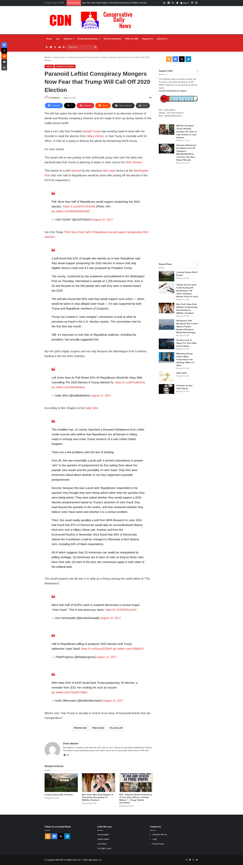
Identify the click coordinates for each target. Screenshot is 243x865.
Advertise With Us (159, 834)
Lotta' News (102, 844)
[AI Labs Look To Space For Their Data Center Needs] (166, 344)
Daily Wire (91, 408)
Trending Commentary (76, 57)
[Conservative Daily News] (92, 20)
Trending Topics (59, 57)
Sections (68, 39)
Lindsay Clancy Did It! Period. (59, 795)
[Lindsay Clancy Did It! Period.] (61, 782)
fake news (109, 170)
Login (154, 839)
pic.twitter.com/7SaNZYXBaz (69, 692)
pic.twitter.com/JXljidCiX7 (128, 648)
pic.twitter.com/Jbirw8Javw (68, 387)
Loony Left (117, 728)
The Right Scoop (104, 848)
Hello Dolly (181, 373)
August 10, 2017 (102, 219)
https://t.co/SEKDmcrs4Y (121, 609)
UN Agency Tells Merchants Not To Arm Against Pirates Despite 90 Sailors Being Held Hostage (187, 326)
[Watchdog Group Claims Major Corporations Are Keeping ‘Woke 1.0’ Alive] (166, 357)
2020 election (133, 162)
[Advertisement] (178, 213)
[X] (68, 755)
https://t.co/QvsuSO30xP (96, 648)
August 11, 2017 (101, 395)
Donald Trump (92, 131)
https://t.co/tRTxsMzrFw (130, 382)
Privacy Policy (158, 844)
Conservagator (103, 834)
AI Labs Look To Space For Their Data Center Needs (186, 343)
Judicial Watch (103, 839)
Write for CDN (131, 39)
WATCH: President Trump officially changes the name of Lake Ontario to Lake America (186, 132)
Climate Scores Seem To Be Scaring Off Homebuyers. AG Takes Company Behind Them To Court (187, 291)
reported (75, 170)
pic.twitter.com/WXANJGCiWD (71, 211)
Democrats (81, 728)
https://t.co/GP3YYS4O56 (79, 206)
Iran (58, 39)
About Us (161, 39)
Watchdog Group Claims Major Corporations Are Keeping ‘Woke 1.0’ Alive (185, 359)
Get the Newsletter (112, 39)
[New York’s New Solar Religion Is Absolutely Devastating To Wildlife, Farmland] (98, 782)
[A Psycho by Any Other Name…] (166, 389)
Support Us (147, 39)
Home (49, 39)
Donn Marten (55, 98)
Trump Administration (87, 39)
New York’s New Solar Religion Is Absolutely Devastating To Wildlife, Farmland (114, 3)
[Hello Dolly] (166, 377)
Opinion (49, 66)
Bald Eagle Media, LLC (92, 860)
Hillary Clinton (95, 136)
